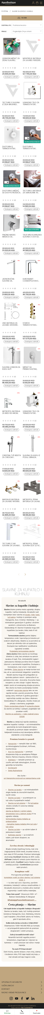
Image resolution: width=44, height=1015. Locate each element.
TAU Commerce (27, 1007)
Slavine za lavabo (15, 790)
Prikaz (4, 31)
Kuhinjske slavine (14, 835)
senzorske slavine (21, 690)
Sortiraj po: (6, 25)
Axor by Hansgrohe (15, 752)
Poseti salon (36, 1012)
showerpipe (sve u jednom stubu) (19, 814)
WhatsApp (12, 900)
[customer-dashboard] (33, 3)
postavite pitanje (33, 706)
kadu (37, 615)
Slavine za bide (14, 829)
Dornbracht (12, 768)
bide (33, 615)
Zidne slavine (18, 669)
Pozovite (21, 900)
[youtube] (16, 998)
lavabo (27, 615)
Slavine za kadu (14, 798)
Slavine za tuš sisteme (16, 803)
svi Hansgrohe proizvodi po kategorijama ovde (22, 778)
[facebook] (22, 998)
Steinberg (12, 760)
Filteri (24, 18)
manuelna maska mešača (16, 824)
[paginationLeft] (25, 574)
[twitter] (27, 998)
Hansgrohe (12, 744)
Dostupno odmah (11, 77)
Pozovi (22, 1012)
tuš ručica (9, 827)
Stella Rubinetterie (15, 771)
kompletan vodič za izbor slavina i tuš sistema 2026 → (22, 878)
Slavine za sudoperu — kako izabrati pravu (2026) (22, 715)
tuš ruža (33, 824)
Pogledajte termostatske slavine (22, 651)
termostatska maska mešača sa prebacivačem (18, 820)
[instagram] (11, 998)
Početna (5, 11)
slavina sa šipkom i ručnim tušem (18, 811)
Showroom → (30, 900)
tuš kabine (34, 803)
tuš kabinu (12, 617)
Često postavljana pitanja (14, 706)
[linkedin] (32, 998)
